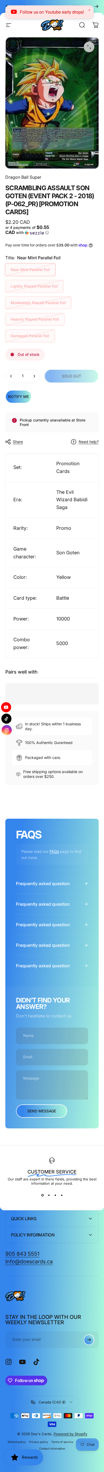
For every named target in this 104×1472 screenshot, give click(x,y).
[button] (27, 230)
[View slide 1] (42, 1195)
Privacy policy (38, 1442)
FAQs (54, 851)
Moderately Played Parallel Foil (38, 302)
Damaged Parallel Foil (30, 335)
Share (18, 441)
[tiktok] (6, 719)
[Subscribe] (89, 1339)
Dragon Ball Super (23, 177)
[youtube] (7, 706)
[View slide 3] (55, 1195)
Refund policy (17, 1442)
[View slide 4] (61, 1195)
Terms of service (62, 1442)
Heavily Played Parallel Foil (35, 319)
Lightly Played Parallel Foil (34, 286)
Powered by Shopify (70, 1434)
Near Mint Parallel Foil (30, 269)
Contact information (52, 1448)
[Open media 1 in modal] (89, 47)
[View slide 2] (49, 1195)
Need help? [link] (89, 441)
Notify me (18, 396)
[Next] (96, 6)
